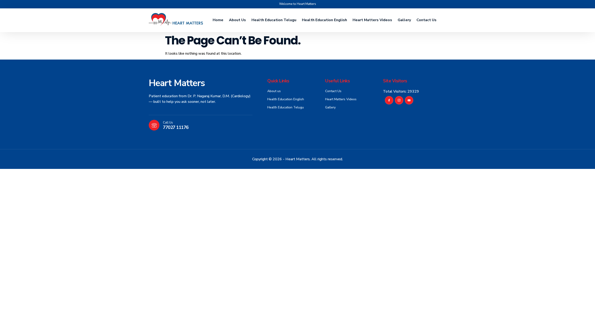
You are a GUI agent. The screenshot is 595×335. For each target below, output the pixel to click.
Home (218, 20)
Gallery (404, 20)
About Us (237, 20)
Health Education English (324, 20)
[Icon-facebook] (389, 100)
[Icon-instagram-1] (399, 100)
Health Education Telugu (273, 20)
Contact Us (426, 20)
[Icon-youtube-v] (409, 100)
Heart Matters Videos (372, 20)
